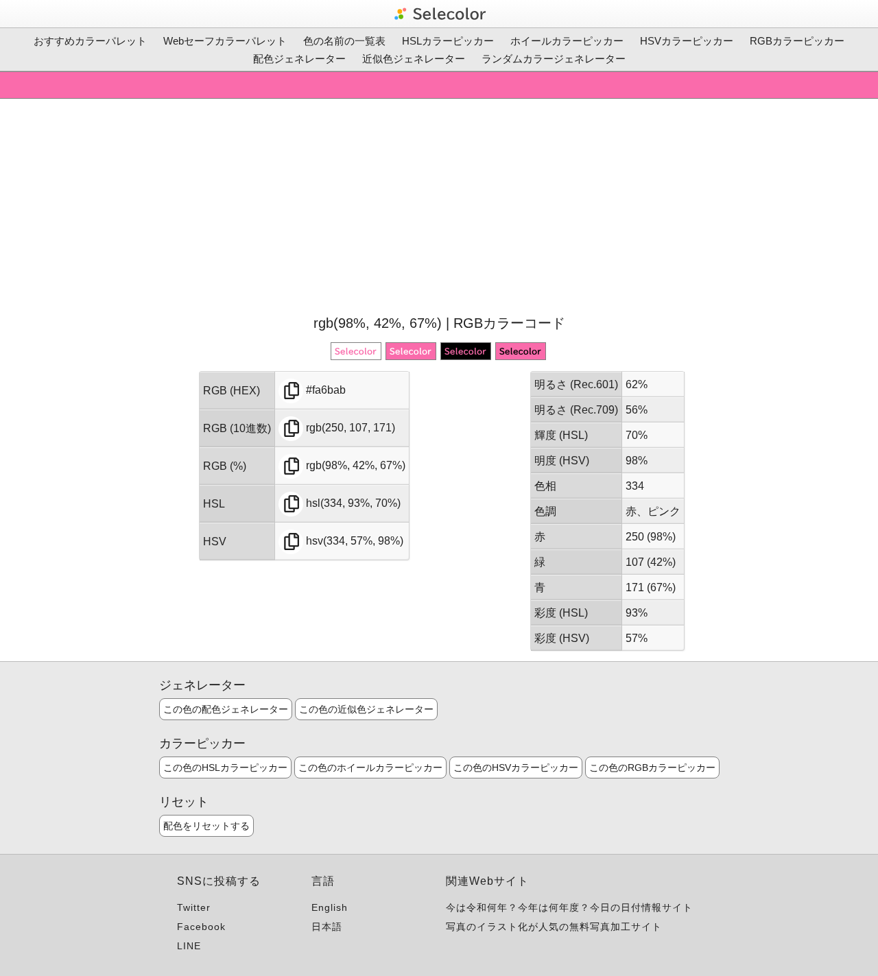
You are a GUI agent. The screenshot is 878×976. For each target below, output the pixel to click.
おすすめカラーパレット (90, 41)
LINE (189, 945)
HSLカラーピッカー (448, 41)
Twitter (194, 907)
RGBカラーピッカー (797, 41)
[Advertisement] (439, 205)
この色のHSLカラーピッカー (225, 767)
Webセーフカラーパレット (225, 41)
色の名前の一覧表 (344, 41)
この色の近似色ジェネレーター (366, 709)
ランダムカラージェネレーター (554, 58)
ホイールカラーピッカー (567, 41)
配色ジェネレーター (299, 58)
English (329, 907)
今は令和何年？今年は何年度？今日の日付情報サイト (569, 907)
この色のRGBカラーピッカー (652, 767)
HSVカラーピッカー (686, 41)
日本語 (326, 926)
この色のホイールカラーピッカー (370, 767)
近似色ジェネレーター (413, 58)
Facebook (201, 926)
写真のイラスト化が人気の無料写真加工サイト (554, 926)
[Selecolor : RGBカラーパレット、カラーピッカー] (439, 13)
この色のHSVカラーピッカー (515, 767)
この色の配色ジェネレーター (225, 709)
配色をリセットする (206, 825)
